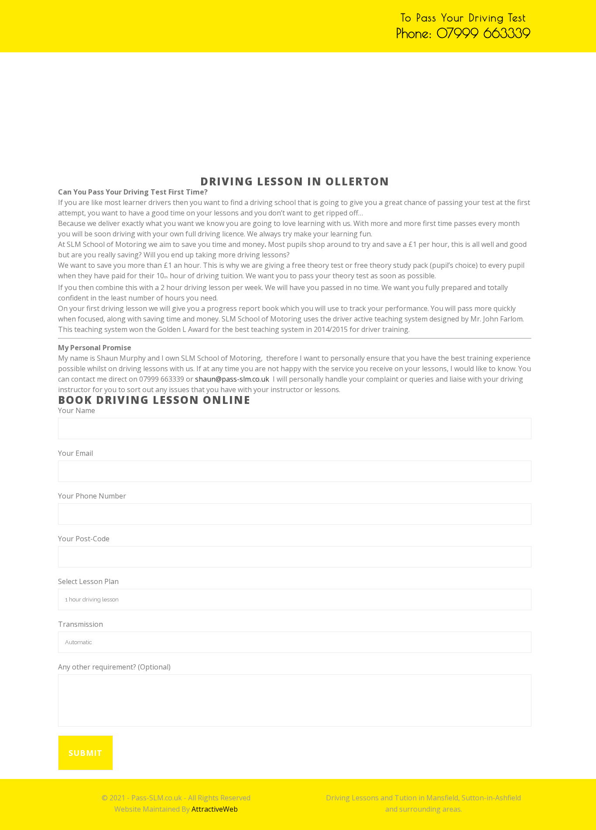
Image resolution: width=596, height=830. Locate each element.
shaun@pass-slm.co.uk (232, 379)
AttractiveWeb (215, 809)
